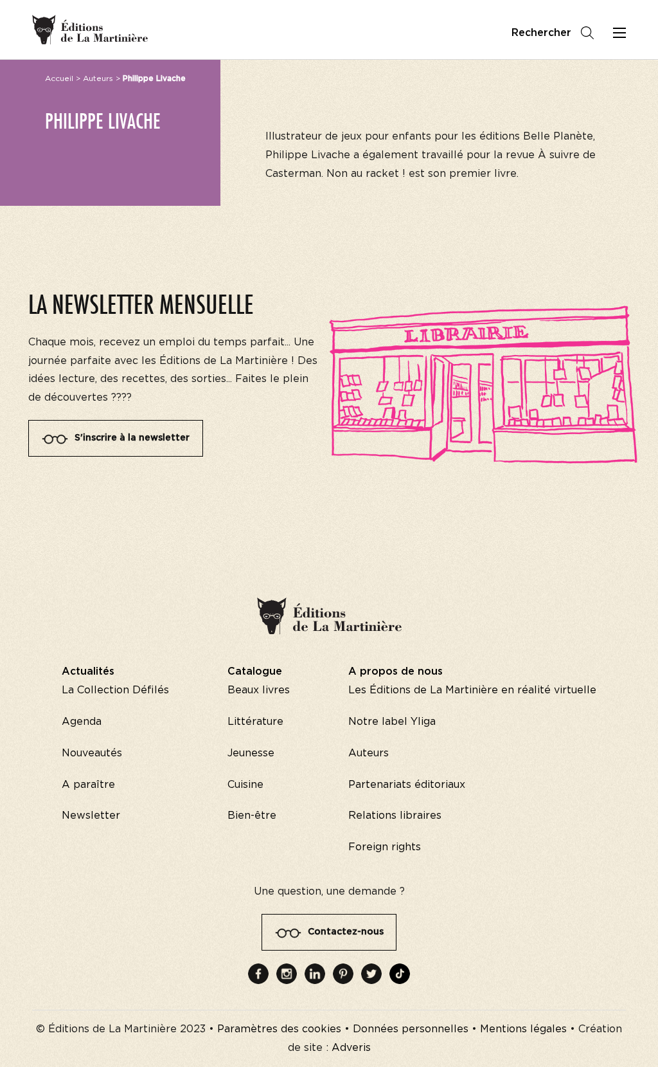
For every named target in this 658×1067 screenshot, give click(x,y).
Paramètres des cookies (279, 1029)
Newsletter (91, 815)
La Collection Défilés (115, 690)
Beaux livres (258, 690)
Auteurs (98, 78)
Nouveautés (92, 753)
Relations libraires (394, 815)
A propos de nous (395, 671)
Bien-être (251, 815)
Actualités (88, 671)
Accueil (59, 78)
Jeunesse (250, 753)
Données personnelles (410, 1029)
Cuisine (245, 785)
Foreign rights (384, 847)
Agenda (82, 721)
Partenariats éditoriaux (406, 785)
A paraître (88, 785)
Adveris (351, 1048)
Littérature (255, 721)
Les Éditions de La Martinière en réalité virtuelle (472, 690)
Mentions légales (523, 1029)
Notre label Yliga (392, 721)
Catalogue (254, 671)
